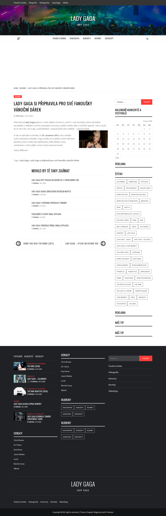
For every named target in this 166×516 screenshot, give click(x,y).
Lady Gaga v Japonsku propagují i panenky (49, 202)
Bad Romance (131, 188)
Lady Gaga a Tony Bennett (127, 246)
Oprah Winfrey (122, 265)
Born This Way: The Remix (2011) (39, 243)
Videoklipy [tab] (39, 356)
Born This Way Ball (138, 194)
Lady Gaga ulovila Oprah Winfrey (27, 403)
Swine (119, 278)
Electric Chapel (123, 220)
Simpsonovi (145, 271)
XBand (16, 468)
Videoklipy (109, 38)
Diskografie (44, 2)
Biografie (33, 2)
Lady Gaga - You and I (142, 239)
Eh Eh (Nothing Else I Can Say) (128, 214)
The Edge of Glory (124, 284)
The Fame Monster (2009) (37, 391)
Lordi (16, 459)
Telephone (129, 278)
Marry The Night (123, 259)
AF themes (108, 512)
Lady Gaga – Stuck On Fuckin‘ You (81, 243)
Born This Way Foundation (127, 201)
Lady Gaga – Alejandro (36, 378)
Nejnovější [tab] (28, 356)
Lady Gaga (56, 2)
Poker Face (132, 271)
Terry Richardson (143, 278)
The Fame (138, 284)
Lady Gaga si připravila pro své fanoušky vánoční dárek (54, 160)
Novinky (98, 38)
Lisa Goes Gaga (123, 252)
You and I (132, 304)
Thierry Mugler (141, 291)
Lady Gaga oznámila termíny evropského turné (39, 418)
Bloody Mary (145, 188)
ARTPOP (120, 188)
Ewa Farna (18, 449)
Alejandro (121, 182)
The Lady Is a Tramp (124, 291)
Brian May (145, 201)
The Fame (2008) (33, 366)
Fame (134, 220)
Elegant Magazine (94, 512)
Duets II (127, 207)
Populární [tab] (18, 356)
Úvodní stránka (20, 2)
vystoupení (121, 304)
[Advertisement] (83, 62)
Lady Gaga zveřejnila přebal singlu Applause (50, 225)
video (133, 297)
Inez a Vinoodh (122, 227)
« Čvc (117, 158)
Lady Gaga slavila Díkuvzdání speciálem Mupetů (51, 191)
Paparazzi (121, 271)
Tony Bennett (122, 297)
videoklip (142, 297)
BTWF (119, 207)
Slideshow (42, 363)
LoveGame (136, 252)
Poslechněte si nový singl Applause (46, 214)
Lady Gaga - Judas (124, 239)
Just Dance (144, 227)
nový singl (137, 259)
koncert (120, 233)
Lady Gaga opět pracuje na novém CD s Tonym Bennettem (55, 180)
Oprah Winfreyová (139, 265)
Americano (133, 182)
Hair (141, 220)
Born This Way (122, 194)
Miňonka (20, 116)
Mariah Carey (19, 464)
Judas (134, 227)
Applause (144, 182)
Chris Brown (19, 440)
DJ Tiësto (18, 445)
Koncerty (87, 38)
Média (65, 2)
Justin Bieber (19, 454)
